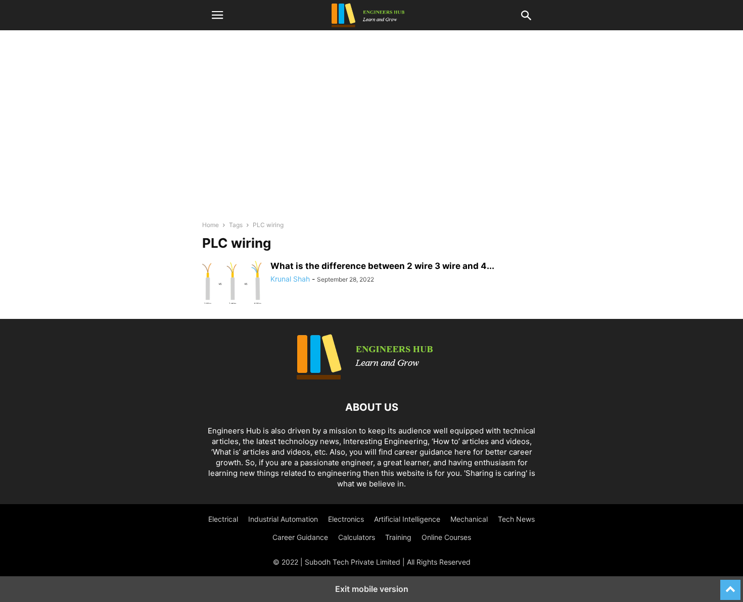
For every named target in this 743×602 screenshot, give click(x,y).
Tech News (516, 519)
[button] (217, 15)
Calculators (356, 537)
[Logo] (371, 376)
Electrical (223, 519)
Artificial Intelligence (407, 519)
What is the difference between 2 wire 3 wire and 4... (382, 266)
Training (398, 537)
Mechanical (469, 519)
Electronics (346, 519)
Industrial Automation (283, 519)
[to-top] (730, 585)
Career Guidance (300, 537)
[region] (371, 126)
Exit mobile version (371, 589)
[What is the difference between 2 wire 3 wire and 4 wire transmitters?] (232, 283)
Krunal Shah (290, 279)
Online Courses (446, 537)
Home (210, 225)
